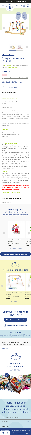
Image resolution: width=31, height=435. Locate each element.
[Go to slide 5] (15, 248)
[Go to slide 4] (14, 248)
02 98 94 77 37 (22, 1)
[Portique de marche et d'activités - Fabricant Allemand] (16, 229)
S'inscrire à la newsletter (14, 320)
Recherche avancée (25, 430)
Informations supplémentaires (11, 198)
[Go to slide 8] (19, 248)
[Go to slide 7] (18, 248)
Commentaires (6, 202)
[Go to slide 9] (20, 248)
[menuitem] (12, 47)
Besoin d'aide (6, 426)
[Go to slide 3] (13, 248)
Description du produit (9, 92)
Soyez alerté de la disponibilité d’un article (15, 78)
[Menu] (2, 5)
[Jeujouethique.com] (9, 11)
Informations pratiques (10, 417)
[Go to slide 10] (21, 248)
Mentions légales (5, 430)
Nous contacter (15, 430)
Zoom (3, 15)
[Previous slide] (4, 28)
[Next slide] (27, 28)
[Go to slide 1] (10, 248)
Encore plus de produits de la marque (15, 254)
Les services (6, 422)
